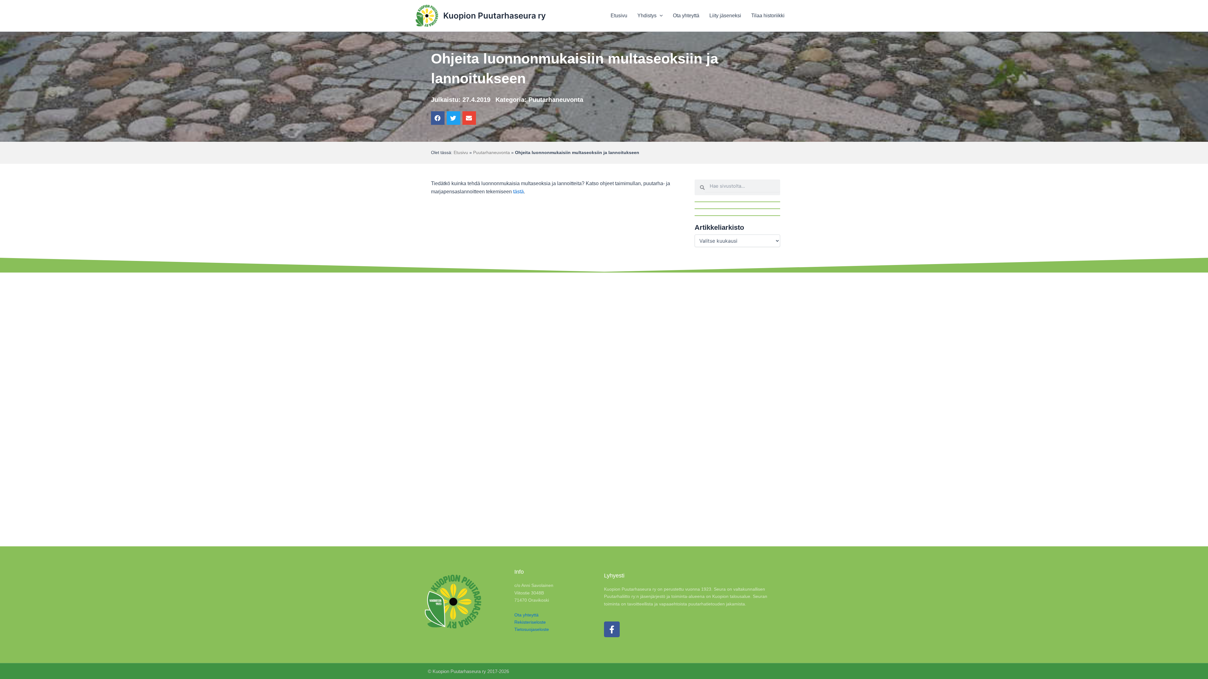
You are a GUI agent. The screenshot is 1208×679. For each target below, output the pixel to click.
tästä (518, 191)
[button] (438, 118)
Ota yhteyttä (526, 614)
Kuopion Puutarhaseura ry (494, 15)
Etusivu (461, 152)
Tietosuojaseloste (531, 629)
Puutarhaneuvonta (555, 99)
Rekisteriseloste (530, 622)
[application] (660, 15)
